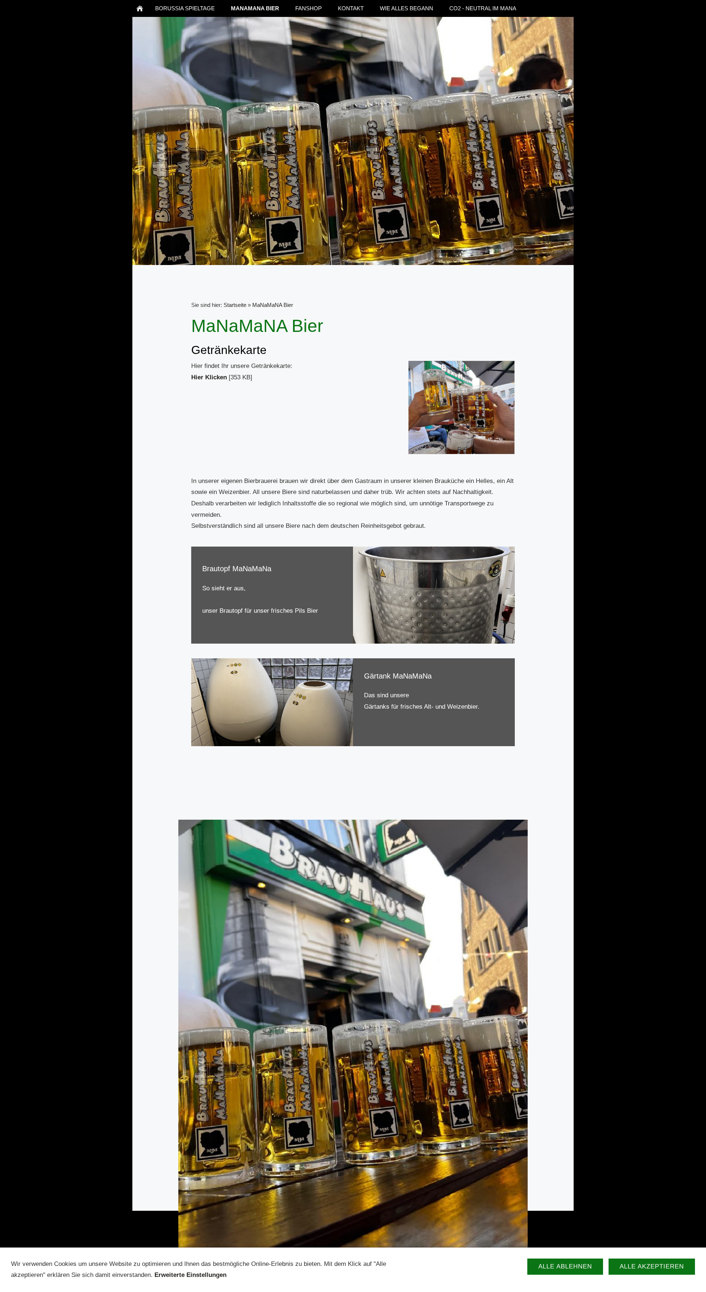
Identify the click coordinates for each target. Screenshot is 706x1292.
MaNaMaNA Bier (272, 305)
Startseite (235, 305)
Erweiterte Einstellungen (190, 1274)
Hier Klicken (209, 377)
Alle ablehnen (565, 1266)
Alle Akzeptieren (652, 1266)
